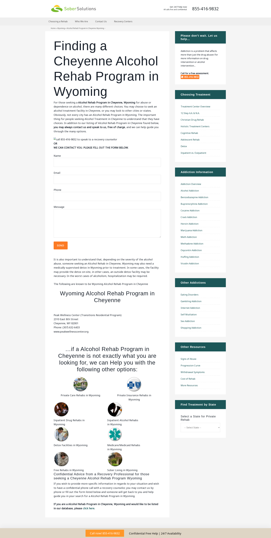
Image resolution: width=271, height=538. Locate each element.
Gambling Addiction (191, 301)
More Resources (189, 385)
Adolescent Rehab (190, 139)
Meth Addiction (189, 237)
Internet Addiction (190, 307)
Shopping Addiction (191, 327)
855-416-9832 (191, 76)
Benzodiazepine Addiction (194, 197)
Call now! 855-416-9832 (105, 533)
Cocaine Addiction (190, 210)
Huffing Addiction (190, 256)
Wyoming (61, 28)
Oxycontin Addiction (191, 250)
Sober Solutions (73, 8)
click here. (89, 508)
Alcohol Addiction (190, 190)
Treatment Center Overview (195, 106)
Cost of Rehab (188, 378)
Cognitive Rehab (189, 133)
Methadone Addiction (192, 243)
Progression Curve (190, 365)
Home (53, 28)
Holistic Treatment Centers (195, 126)
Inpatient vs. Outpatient (193, 152)
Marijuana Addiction (191, 230)
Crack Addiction (189, 217)
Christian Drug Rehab (192, 119)
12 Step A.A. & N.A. (190, 113)
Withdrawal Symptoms (193, 372)
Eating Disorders (189, 294)
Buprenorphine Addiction (194, 203)
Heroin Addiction (189, 223)
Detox (184, 146)
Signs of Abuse (188, 358)
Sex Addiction (188, 321)
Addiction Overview (191, 184)
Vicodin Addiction (190, 263)
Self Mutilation (189, 314)
